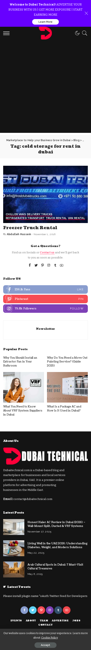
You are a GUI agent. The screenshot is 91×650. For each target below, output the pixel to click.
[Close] (86, 13)
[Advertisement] (45, 87)
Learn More (45, 21)
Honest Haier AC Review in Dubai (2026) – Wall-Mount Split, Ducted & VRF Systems (56, 524)
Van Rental (76, 218)
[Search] (83, 33)
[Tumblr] (55, 265)
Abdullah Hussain (19, 234)
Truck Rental (56, 218)
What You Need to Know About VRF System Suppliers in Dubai (22, 410)
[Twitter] (36, 265)
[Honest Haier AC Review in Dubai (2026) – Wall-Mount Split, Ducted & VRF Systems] (13, 527)
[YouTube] (61, 265)
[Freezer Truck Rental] (45, 194)
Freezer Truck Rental (30, 228)
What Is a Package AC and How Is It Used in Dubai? (64, 409)
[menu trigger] (7, 33)
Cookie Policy (49, 637)
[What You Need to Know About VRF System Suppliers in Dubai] (23, 387)
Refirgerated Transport (25, 218)
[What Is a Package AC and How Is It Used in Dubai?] (67, 387)
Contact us (47, 252)
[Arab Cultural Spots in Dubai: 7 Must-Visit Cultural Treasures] (13, 569)
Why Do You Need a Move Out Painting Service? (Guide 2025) (67, 362)
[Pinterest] (42, 265)
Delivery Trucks (39, 214)
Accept (45, 645)
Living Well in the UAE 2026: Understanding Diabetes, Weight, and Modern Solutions (57, 545)
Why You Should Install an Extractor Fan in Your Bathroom (20, 362)
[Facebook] (29, 265)
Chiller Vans (16, 214)
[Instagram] (49, 265)
